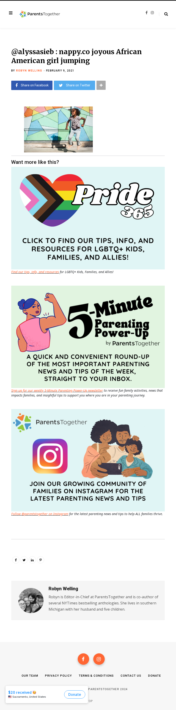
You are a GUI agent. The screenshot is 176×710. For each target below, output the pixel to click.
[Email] (8, 147)
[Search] (163, 14)
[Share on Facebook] (8, 122)
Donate (154, 675)
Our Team (30, 675)
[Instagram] (99, 659)
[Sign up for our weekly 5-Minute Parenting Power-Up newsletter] (89, 217)
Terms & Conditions (96, 675)
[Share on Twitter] (8, 134)
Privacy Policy (58, 675)
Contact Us (131, 675)
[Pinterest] (40, 560)
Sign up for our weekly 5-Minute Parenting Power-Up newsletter (57, 390)
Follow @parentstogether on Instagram (39, 514)
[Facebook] (83, 659)
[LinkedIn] (32, 560)
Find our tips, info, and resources (35, 272)
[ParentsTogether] (39, 14)
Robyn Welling (29, 70)
